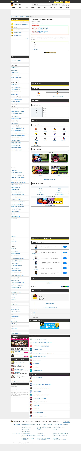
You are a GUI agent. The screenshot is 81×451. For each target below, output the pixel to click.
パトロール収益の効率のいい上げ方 (17, 194)
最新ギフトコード (42, 32)
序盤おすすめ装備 (14, 120)
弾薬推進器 (64, 131)
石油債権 (36, 135)
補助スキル (59, 164)
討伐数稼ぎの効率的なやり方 (16, 118)
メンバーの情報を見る (50, 303)
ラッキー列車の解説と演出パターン (17, 113)
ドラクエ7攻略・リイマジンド (26, 427)
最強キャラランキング (18, 35)
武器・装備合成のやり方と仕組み (17, 179)
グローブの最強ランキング (18, 29)
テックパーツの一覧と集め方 (16, 199)
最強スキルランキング (15, 72)
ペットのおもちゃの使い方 (16, 287)
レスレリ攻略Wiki (40, 433)
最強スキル (40, 190)
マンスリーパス (14, 218)
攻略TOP (13, 7)
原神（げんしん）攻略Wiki (26, 433)
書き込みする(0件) (50, 283)
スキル (34, 312)
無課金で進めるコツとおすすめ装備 (17, 111)
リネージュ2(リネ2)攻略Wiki (41, 439)
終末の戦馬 (13, 318)
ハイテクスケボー (14, 321)
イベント (26, 7)
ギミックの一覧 (14, 328)
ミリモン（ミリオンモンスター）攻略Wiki (59, 439)
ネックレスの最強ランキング (16, 87)
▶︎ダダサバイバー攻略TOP (16, 60)
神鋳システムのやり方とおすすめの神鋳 (18, 182)
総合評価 (35, 44)
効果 (34, 47)
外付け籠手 (36, 140)
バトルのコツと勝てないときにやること (18, 108)
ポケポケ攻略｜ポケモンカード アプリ (59, 427)
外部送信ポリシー (38, 421)
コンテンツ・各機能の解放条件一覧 (17, 128)
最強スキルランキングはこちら (58, 96)
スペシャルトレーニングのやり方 (17, 192)
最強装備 (38, 7)
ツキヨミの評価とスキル (18, 32)
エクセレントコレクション (16, 311)
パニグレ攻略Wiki (24, 439)
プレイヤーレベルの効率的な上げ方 (17, 175)
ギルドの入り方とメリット (16, 145)
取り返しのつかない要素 (15, 253)
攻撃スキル (40, 164)
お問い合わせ (45, 421)
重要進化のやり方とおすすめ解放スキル (18, 177)
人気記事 (15, 21)
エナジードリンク (55, 135)
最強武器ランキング (14, 67)
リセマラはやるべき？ (15, 263)
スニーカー (45, 140)
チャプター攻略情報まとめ (16, 333)
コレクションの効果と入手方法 (16, 172)
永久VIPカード (14, 241)
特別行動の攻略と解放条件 (16, 142)
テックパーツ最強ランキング (16, 77)
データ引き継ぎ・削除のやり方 (16, 265)
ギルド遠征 (13, 297)
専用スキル (59, 175)
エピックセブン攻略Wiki (41, 435)
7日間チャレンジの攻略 (15, 140)
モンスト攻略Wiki (55, 429)
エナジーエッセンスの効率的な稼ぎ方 (18, 201)
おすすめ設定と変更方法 (15, 268)
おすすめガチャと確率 (15, 277)
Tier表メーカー (14, 248)
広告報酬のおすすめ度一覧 (16, 270)
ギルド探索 (13, 299)
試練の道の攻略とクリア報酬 (16, 150)
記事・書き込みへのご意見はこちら (51, 307)
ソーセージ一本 (35, 131)
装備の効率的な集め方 (15, 189)
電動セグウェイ (14, 323)
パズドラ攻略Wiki (40, 429)
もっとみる (26, 38)
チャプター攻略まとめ (40, 194)
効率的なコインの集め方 (15, 255)
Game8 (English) (56, 421)
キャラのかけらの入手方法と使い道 (17, 282)
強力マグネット (64, 140)
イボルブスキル (40, 175)
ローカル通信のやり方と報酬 (16, 272)
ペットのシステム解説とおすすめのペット (18, 133)
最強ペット (45, 7)
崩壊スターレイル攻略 (25, 429)
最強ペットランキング (15, 75)
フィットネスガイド (36, 145)
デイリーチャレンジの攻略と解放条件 (18, 135)
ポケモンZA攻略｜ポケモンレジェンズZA (28, 424)
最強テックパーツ (53, 7)
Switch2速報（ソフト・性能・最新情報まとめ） (60, 424)
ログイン (68, 1)
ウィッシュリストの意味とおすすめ (17, 275)
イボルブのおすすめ (14, 116)
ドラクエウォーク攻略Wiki (26, 431)
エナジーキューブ (45, 135)
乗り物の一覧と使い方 (15, 316)
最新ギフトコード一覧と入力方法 (17, 285)
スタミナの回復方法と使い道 (16, 260)
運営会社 (50, 421)
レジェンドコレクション (15, 306)
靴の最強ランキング (14, 94)
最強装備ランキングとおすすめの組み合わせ (21, 24)
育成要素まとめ (14, 170)
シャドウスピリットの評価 (42, 29)
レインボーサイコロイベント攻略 (43, 28)
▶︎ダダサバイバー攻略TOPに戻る (50, 205)
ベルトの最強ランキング (15, 89)
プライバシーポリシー (29, 421)
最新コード (20, 7)
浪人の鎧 (64, 135)
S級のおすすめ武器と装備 (15, 187)
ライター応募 (66, 421)
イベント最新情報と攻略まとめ (16, 99)
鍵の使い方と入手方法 (15, 280)
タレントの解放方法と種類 (16, 196)
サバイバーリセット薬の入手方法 (17, 204)
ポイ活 (51, 1)
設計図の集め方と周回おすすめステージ (18, 206)
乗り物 (67, 7)
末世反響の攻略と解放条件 (16, 147)
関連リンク (36, 49)
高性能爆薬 (54, 140)
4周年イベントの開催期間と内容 (42, 27)
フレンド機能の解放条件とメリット (17, 130)
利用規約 (23, 421)
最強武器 (32, 7)
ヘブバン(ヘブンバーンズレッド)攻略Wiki (43, 438)
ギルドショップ (14, 294)
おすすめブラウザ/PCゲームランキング (20, 381)
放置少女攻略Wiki (55, 438)
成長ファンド (13, 236)
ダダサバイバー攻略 (35, 309)
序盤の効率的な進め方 (15, 123)
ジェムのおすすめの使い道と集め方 (17, 258)
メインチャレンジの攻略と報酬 (16, 137)
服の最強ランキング (17, 27)
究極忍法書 (45, 131)
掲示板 (24, 21)
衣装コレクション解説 (15, 211)
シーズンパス (13, 243)
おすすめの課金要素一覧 (15, 216)
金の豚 (12, 239)
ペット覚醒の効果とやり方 (16, 209)
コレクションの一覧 (14, 304)
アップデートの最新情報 (59, 194)
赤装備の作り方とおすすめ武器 (16, 184)
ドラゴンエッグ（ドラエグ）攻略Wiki (28, 438)
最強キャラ (61, 7)
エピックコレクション (15, 309)
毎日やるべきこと (14, 251)
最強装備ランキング (14, 70)
